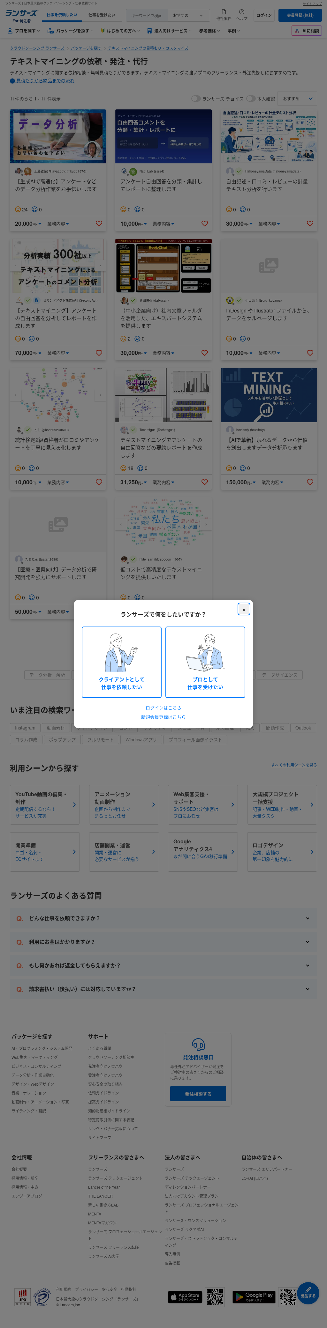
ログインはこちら (163, 707)
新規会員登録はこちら (163, 717)
